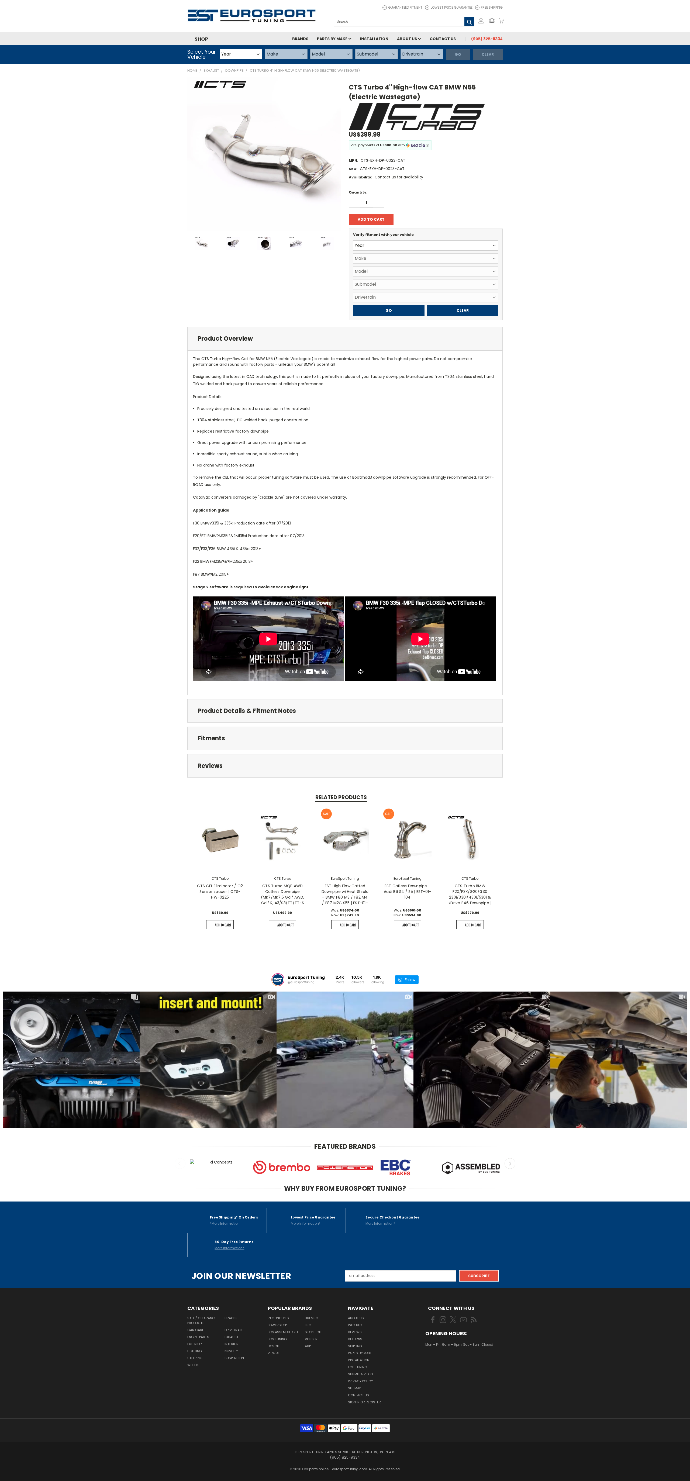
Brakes (231, 1318)
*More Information (225, 1223)
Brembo (311, 1318)
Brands (300, 39)
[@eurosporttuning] (277, 979)
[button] (493, 20)
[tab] (345, 338)
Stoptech (313, 1332)
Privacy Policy (360, 1381)
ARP (308, 1346)
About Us (407, 39)
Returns (355, 1339)
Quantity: (358, 192)
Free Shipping (492, 7)
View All (274, 1353)
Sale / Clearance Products (201, 1320)
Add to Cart (223, 925)
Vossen (311, 1339)
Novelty (231, 1351)
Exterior (194, 1344)
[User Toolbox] (481, 20)
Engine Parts (198, 1337)
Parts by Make (332, 39)
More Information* (305, 1223)
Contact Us (443, 39)
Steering (194, 1358)
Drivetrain (234, 1330)
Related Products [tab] (341, 797)
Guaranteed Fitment (405, 7)
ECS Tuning (277, 1339)
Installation (374, 39)
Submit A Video (360, 1374)
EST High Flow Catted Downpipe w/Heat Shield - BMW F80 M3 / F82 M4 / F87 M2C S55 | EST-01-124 (345, 894)
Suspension (234, 1358)
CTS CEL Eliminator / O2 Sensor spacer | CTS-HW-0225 (220, 891)
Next (510, 1163)
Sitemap (354, 1388)
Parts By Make (360, 1353)
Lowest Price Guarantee (451, 7)
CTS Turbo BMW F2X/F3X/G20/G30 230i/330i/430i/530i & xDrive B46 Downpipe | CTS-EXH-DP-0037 (469, 894)
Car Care (195, 1330)
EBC (308, 1325)
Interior (232, 1344)
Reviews (355, 1332)
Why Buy (355, 1325)
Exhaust (232, 1337)
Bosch (273, 1346)
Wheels (193, 1365)
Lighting (194, 1351)
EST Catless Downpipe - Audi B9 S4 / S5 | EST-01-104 (407, 891)
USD (443, 1360)
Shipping (355, 1346)
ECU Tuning (357, 1367)
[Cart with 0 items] (501, 20)
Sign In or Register (364, 1402)
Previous (180, 1163)
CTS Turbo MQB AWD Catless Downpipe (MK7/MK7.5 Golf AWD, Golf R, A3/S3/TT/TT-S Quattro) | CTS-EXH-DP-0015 (282, 894)
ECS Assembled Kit (283, 1332)
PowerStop (277, 1325)
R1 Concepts (278, 1318)
